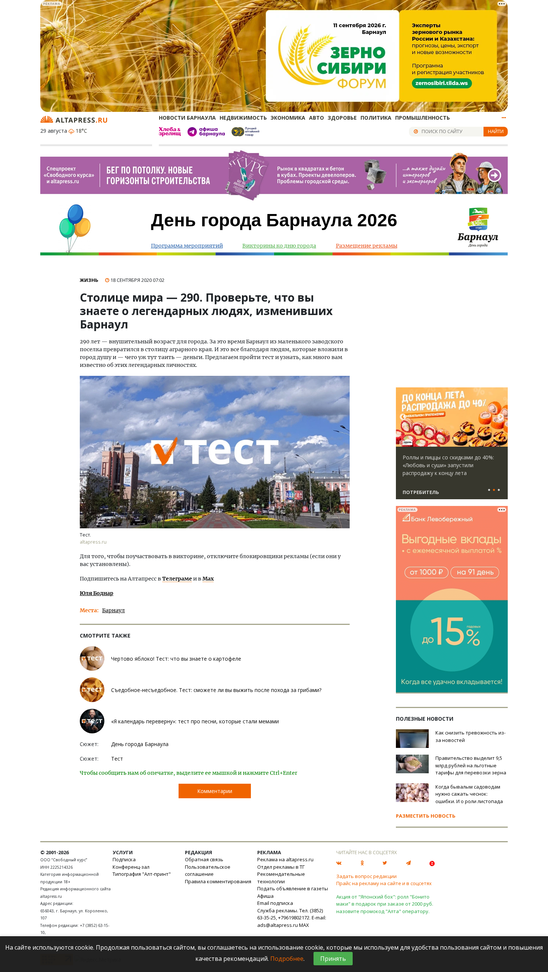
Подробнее (286, 958)
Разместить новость (426, 815)
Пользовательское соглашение (207, 871)
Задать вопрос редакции (366, 876)
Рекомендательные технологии (281, 878)
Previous (403, 417)
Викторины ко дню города (279, 245)
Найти (496, 131)
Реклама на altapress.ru (285, 859)
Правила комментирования (218, 881)
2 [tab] (494, 490)
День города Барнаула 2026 (274, 220)
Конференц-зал (131, 867)
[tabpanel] (452, 446)
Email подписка (275, 903)
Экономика (288, 117)
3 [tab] (499, 490)
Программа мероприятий (187, 245)
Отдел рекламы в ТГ (281, 867)
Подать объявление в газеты (292, 888)
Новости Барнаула (187, 117)
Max (208, 578)
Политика (375, 117)
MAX (304, 925)
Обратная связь (204, 859)
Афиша (265, 896)
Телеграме (177, 578)
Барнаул (113, 610)
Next (500, 417)
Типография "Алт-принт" (142, 874)
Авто (316, 117)
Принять (333, 958)
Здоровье (342, 117)
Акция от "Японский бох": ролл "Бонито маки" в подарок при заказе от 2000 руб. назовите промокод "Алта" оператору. (384, 904)
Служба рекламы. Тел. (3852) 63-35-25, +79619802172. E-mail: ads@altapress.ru (291, 917)
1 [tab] (489, 490)
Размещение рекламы (366, 245)
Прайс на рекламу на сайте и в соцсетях (384, 883)
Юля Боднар (96, 593)
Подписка (124, 859)
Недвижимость (243, 117)
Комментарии (214, 791)
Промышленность (422, 117)
